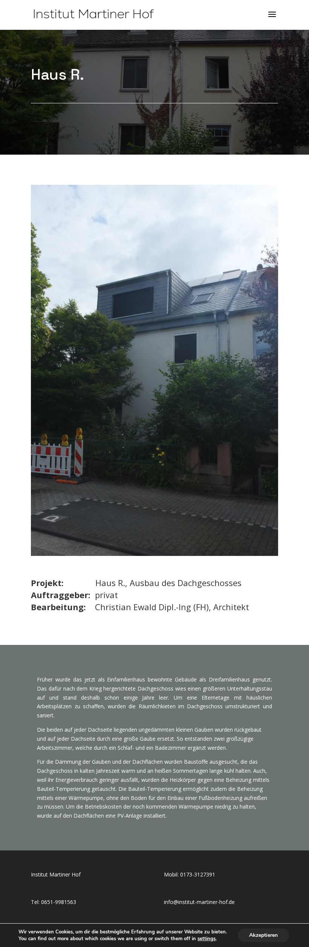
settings (206, 938)
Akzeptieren (263, 935)
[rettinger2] (154, 553)
